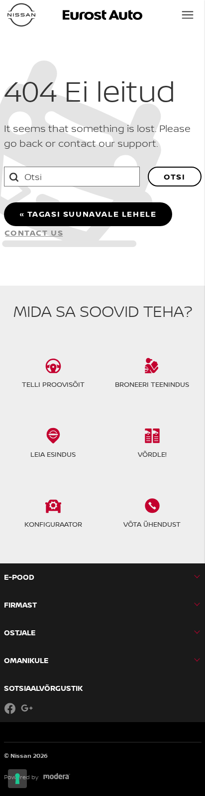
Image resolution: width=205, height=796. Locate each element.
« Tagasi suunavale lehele (88, 213)
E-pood (19, 577)
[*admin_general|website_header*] (21, 15)
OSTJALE (19, 632)
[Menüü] (188, 15)
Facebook (10, 708)
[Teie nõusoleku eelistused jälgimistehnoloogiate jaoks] (17, 778)
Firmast (20, 605)
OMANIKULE (26, 660)
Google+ (27, 708)
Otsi (174, 176)
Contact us (34, 232)
